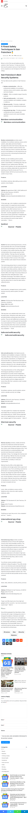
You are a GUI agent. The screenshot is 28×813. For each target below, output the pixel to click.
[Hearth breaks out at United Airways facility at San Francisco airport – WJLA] (5, 777)
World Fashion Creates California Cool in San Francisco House (7, 690)
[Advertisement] (14, 25)
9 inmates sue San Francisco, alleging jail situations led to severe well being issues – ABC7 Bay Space (18, 797)
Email (2, 725)
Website (3, 730)
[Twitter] (7, 640)
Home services (9, 41)
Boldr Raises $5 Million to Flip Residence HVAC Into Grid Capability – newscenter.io (17, 783)
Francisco (7, 632)
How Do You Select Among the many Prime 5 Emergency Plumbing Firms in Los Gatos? (12, 789)
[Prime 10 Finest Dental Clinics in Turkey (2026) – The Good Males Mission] (5, 804)
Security (21, 632)
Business (4, 753)
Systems (14, 635)
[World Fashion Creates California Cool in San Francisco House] (7, 683)
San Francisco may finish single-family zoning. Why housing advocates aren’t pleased (20, 669)
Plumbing (4, 769)
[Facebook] (3, 640)
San (15, 632)
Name (3, 719)
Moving (3, 767)
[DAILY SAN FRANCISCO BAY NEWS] (6, 6)
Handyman (4, 760)
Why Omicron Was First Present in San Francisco (21, 690)
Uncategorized (5, 771)
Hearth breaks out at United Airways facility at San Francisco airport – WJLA (17, 776)
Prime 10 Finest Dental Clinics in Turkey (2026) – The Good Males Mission (18, 804)
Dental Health (5, 758)
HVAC (3, 764)
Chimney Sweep (5, 755)
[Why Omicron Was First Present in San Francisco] (21, 683)
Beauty (3, 751)
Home (3, 41)
